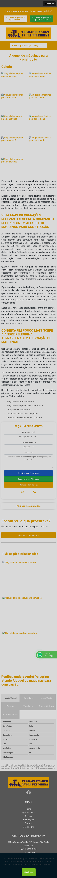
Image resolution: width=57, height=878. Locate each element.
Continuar (28, 872)
